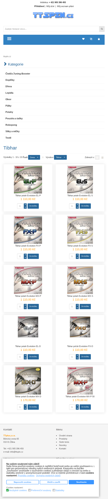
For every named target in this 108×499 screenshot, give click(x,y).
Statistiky (59, 490)
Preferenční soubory (41, 490)
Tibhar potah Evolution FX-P (28, 246)
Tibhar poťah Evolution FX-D (80, 346)
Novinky (63, 445)
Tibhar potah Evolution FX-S (80, 246)
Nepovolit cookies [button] (22, 482)
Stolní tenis (64, 442)
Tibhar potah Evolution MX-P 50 (80, 396)
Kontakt (62, 448)
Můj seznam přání (65, 6)
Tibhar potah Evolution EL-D (28, 346)
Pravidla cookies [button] (26, 475)
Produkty (63, 439)
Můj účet (50, 6)
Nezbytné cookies (18, 490)
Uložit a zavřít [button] (53, 482)
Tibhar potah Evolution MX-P (28, 296)
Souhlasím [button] (81, 482)
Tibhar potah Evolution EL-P (28, 195)
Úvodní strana (65, 435)
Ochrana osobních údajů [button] (48, 475)
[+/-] (43, 157)
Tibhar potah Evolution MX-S (80, 296)
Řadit (25, 157)
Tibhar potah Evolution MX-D (28, 396)
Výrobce (49, 157)
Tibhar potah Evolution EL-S (80, 195)
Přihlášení (39, 6)
